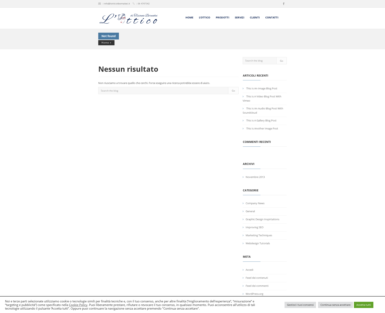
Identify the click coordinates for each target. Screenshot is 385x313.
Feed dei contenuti (257, 278)
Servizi (239, 17)
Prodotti (222, 17)
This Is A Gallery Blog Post (261, 120)
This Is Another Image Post (262, 128)
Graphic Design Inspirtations (262, 219)
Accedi (249, 270)
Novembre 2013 (255, 177)
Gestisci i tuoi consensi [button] (300, 305)
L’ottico (204, 17)
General (250, 211)
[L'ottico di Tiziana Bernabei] (128, 18)
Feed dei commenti (257, 286)
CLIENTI (255, 17)
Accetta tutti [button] (363, 305)
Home (189, 17)
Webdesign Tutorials (258, 243)
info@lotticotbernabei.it (117, 3)
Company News (255, 203)
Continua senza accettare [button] (335, 305)
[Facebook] (284, 3)
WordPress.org (254, 294)
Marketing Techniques (259, 235)
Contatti (271, 17)
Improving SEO (254, 227)
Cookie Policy (78, 305)
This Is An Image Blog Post (261, 88)
